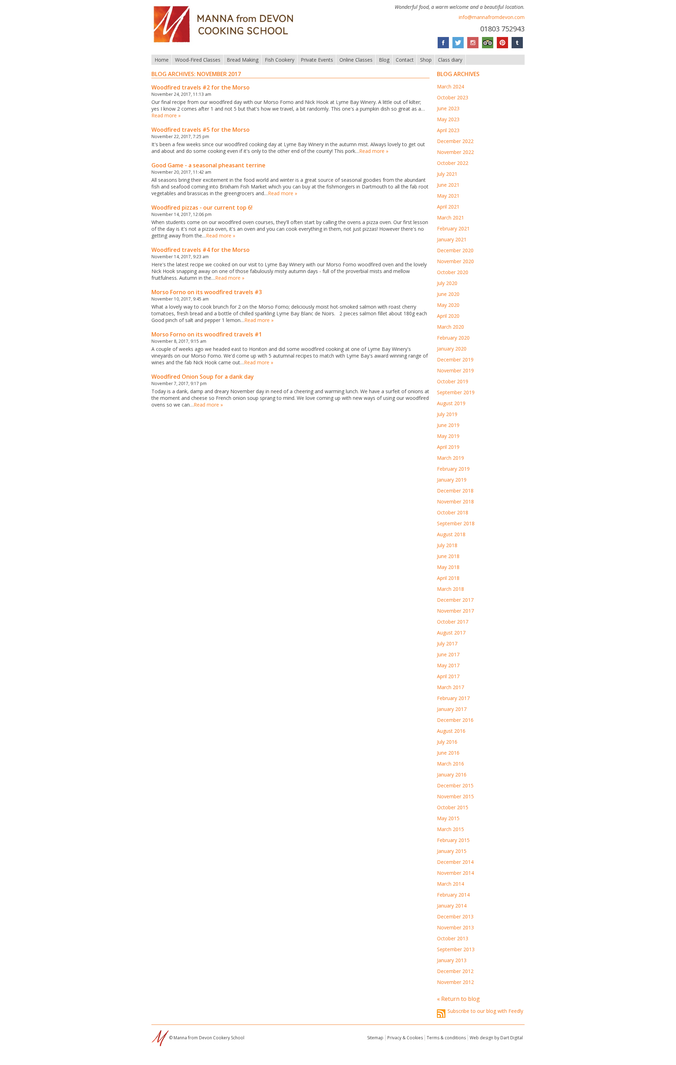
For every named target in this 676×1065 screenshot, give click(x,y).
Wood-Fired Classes (197, 59)
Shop (426, 59)
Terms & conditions (446, 1038)
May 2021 (448, 195)
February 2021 (453, 228)
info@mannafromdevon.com (492, 17)
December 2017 (455, 599)
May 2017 (448, 665)
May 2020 (448, 305)
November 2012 (455, 982)
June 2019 (448, 425)
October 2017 (452, 621)
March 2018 (450, 589)
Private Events (317, 59)
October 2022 (452, 163)
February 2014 (453, 894)
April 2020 (448, 315)
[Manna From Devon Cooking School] (225, 43)
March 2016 (450, 763)
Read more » (166, 115)
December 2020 (455, 250)
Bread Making (242, 59)
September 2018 (456, 523)
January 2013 (452, 960)
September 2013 (456, 949)
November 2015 (455, 796)
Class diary (450, 59)
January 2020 (452, 348)
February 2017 (453, 698)
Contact (405, 59)
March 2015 (450, 829)
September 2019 (456, 392)
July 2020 (447, 283)
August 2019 (451, 403)
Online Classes (356, 59)
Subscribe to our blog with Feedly (485, 1011)
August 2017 (451, 632)
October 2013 (452, 938)
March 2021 (450, 217)
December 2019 (455, 359)
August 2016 (451, 730)
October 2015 (452, 807)
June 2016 (448, 752)
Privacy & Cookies (405, 1038)
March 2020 (450, 326)
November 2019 (455, 370)
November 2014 (455, 872)
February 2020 (453, 337)
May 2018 (448, 567)
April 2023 (448, 130)
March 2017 (450, 687)
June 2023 (448, 108)
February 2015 (453, 840)
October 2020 (452, 272)
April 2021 (448, 206)
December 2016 (455, 720)
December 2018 (455, 490)
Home (162, 59)
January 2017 (452, 709)
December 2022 (455, 141)
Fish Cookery (279, 59)
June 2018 (448, 556)
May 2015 (448, 818)
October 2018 (452, 512)
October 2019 (452, 381)
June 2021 (448, 184)
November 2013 (455, 927)
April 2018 (448, 578)
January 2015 (452, 851)
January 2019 (452, 479)
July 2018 (447, 545)
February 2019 (453, 468)
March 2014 (450, 883)
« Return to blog (458, 999)
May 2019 (448, 436)
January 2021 (452, 239)
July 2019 (447, 414)
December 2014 (455, 862)
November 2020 (455, 261)
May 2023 (448, 119)
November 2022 (455, 152)
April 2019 (448, 447)
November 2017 (455, 610)
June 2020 (448, 294)
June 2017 (448, 654)
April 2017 (448, 676)
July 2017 (447, 643)
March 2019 (450, 457)
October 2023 (452, 97)
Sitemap (375, 1038)
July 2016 (447, 741)
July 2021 (447, 174)
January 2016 (452, 774)
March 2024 (450, 86)
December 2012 (455, 971)
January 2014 (452, 905)
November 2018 (455, 501)
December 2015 (455, 785)
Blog (384, 59)
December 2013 (455, 916)
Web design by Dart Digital (496, 1038)
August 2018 (451, 534)
